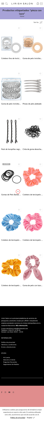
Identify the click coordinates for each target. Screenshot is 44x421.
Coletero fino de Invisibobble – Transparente (11, 58)
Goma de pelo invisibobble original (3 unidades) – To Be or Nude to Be (33, 58)
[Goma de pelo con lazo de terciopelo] (33, 268)
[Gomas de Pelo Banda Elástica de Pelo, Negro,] (11, 177)
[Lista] (41, 3)
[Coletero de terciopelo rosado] (33, 177)
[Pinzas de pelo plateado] (33, 86)
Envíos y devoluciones (8, 347)
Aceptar (29, 418)
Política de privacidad (8, 342)
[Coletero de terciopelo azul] (11, 222)
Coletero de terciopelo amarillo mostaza (11, 285)
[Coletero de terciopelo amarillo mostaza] (11, 268)
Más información (21, 325)
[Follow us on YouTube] (9, 392)
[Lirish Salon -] (22, 3)
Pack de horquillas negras (11, 149)
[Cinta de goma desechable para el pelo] (33, 131)
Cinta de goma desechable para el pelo (33, 149)
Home (22, 16)
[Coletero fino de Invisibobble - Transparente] (11, 41)
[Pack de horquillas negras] (11, 131)
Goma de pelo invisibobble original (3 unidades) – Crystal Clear (11, 104)
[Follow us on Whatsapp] (13, 392)
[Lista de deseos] (19, 28)
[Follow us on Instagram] (5, 392)
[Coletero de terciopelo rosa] (33, 222)
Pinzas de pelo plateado (32, 104)
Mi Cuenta (6, 357)
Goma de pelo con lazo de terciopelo (33, 285)
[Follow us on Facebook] (1, 392)
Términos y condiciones (8, 344)
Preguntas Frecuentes (10, 362)
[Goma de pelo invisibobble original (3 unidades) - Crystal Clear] (11, 86)
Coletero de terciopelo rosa (33, 240)
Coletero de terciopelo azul (11, 240)
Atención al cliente (9, 360)
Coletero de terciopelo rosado (33, 195)
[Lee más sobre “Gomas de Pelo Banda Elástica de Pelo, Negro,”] (18, 191)
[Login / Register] (37, 3)
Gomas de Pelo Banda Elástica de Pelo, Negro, (11, 195)
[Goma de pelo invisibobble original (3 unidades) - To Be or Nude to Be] (33, 41)
